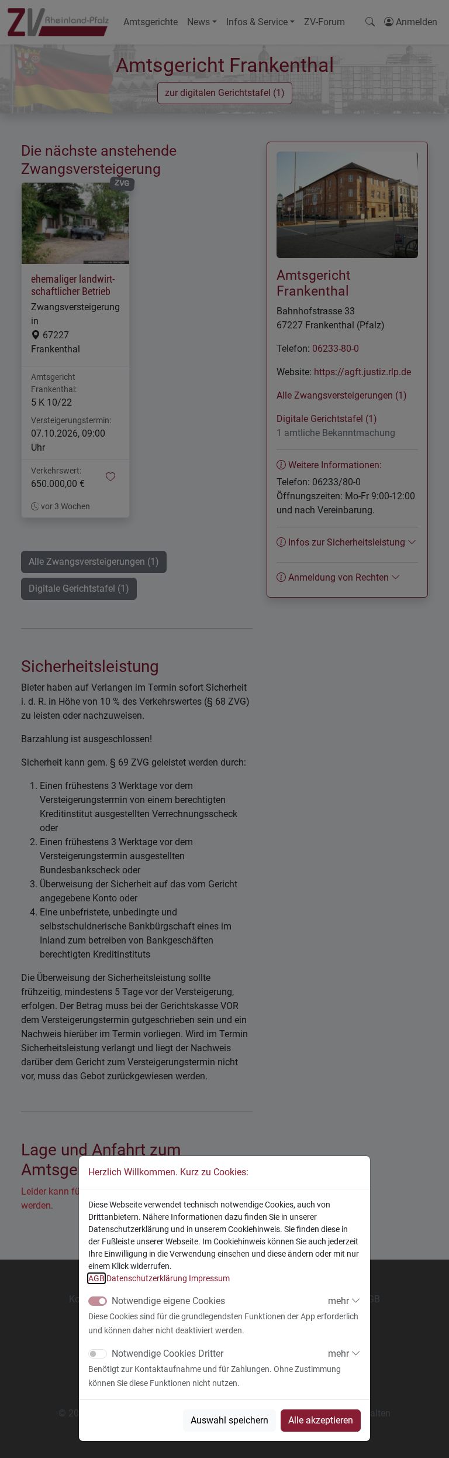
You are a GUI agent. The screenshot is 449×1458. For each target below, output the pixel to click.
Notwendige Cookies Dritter (167, 1353)
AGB (96, 1278)
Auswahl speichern (229, 1420)
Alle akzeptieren (320, 1420)
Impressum (209, 1278)
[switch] (97, 1353)
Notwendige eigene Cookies (168, 1300)
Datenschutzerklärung (146, 1278)
